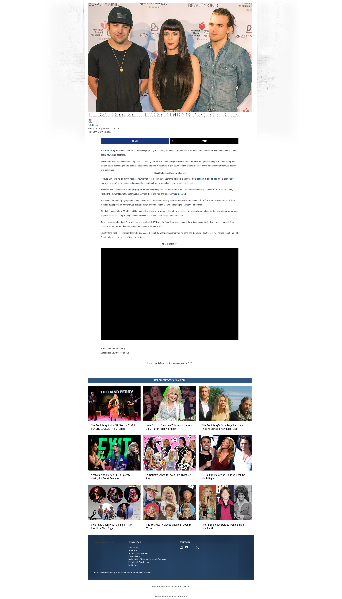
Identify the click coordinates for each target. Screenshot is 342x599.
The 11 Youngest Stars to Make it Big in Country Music (222, 526)
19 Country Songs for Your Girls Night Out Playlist (168, 476)
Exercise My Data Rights (139, 562)
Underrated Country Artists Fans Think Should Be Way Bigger (111, 526)
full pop (133, 183)
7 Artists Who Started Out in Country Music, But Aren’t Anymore (110, 476)
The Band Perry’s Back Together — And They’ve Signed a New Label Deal (222, 427)
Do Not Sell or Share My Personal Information (147, 559)
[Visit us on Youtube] (188, 547)
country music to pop (207, 178)
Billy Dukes (93, 125)
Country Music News (120, 353)
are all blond (180, 194)
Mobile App (133, 565)
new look (179, 189)
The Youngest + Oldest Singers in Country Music (168, 526)
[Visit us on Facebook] (193, 547)
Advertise (133, 550)
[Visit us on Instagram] (182, 547)
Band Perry (110, 150)
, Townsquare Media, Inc (125, 572)
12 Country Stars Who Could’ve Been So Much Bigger (223, 476)
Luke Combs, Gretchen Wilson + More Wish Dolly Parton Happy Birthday (169, 427)
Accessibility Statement (139, 553)
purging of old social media (145, 189)
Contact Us (133, 547)
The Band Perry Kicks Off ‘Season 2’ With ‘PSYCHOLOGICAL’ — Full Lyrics (112, 427)
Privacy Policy (134, 556)
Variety (104, 161)
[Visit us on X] (198, 547)
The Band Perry (118, 348)
